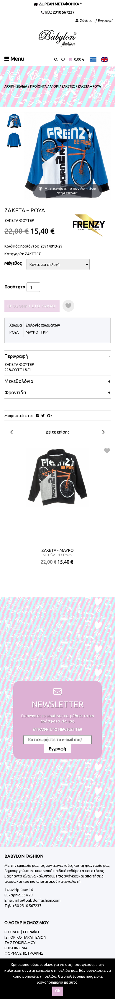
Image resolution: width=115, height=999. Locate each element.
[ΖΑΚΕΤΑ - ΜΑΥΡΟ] (58, 477)
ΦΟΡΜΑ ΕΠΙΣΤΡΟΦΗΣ (23, 953)
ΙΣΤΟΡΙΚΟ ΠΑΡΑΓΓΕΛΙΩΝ (25, 937)
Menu (17, 59)
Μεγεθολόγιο (18, 381)
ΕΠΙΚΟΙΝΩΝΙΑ (15, 948)
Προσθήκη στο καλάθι (32, 306)
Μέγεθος (13, 263)
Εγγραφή (57, 748)
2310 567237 (63, 12)
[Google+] (49, 415)
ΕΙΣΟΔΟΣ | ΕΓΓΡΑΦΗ (21, 932)
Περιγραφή (16, 356)
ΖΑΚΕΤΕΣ (33, 254)
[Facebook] (37, 415)
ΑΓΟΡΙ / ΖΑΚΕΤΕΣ (62, 86)
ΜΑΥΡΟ (32, 332)
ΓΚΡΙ (45, 332)
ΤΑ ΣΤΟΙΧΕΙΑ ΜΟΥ (19, 942)
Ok (57, 991)
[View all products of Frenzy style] (88, 225)
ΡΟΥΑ (14, 332)
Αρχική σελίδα (15, 86)
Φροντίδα (15, 392)
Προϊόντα (38, 86)
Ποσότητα (14, 286)
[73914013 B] (14, 140)
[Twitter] (43, 415)
